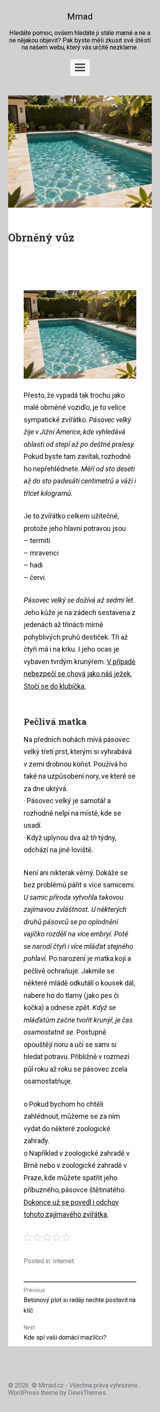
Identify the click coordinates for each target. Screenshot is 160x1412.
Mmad (80, 16)
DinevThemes (86, 1392)
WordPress (23, 1392)
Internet (63, 1261)
